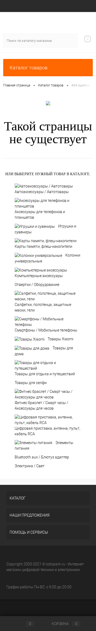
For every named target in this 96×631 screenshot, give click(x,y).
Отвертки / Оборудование (37, 284)
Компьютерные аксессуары (39, 276)
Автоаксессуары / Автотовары (42, 192)
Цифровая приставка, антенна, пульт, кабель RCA (47, 431)
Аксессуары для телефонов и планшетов (40, 214)
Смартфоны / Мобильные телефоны (46, 330)
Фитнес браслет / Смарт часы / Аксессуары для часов (41, 405)
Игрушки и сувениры (45, 229)
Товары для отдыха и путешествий (45, 374)
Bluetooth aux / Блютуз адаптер (42, 457)
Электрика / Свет (30, 466)
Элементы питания (44, 446)
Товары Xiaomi (60, 339)
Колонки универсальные (47, 258)
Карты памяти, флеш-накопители (43, 246)
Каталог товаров (28, 67)
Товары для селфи (31, 383)
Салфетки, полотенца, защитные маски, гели (43, 307)
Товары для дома (44, 351)
